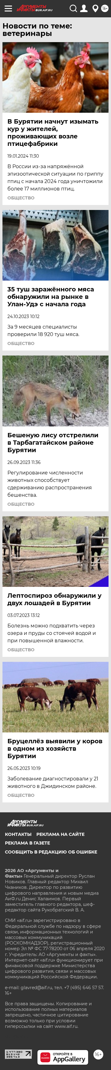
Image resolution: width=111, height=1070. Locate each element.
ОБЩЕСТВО (21, 198)
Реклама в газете (27, 843)
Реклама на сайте (60, 834)
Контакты (18, 834)
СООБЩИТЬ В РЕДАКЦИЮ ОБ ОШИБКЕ (51, 852)
